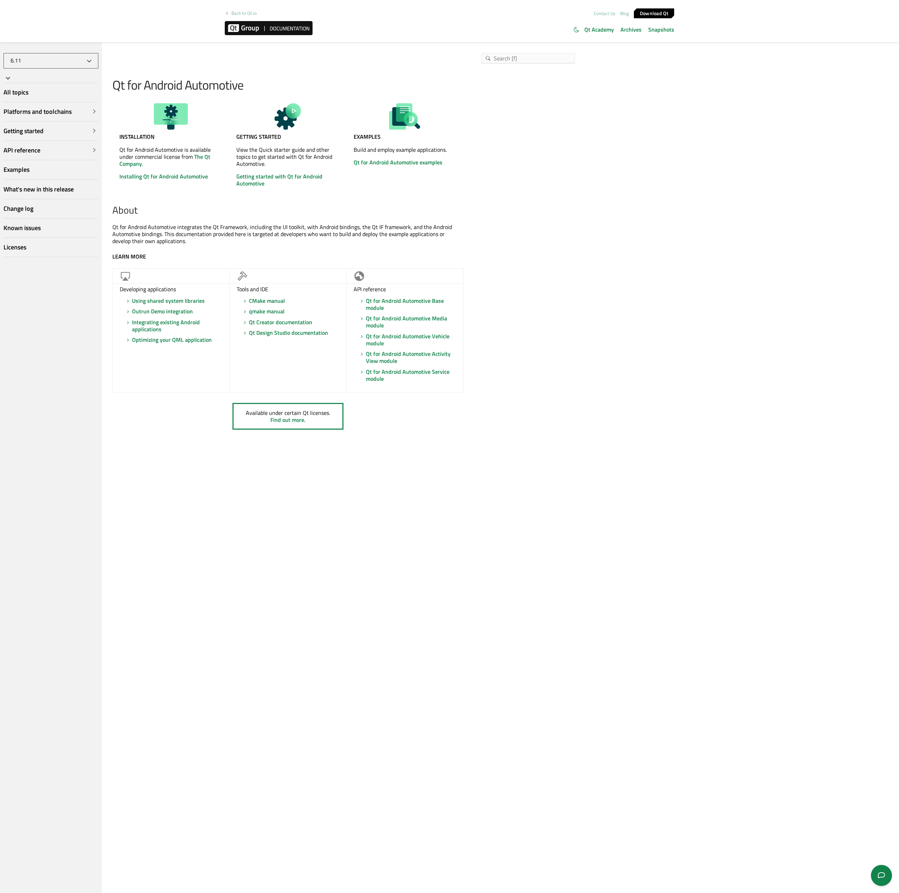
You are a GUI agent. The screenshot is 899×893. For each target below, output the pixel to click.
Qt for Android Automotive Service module (408, 375)
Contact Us (604, 13)
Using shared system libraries (168, 300)
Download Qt (654, 13)
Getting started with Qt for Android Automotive (279, 180)
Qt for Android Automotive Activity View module (408, 357)
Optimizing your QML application (172, 339)
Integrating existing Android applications (166, 325)
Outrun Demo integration (162, 311)
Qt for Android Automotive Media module (406, 322)
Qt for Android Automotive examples (398, 162)
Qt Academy (599, 29)
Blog (624, 13)
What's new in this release (39, 189)
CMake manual (267, 300)
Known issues (22, 228)
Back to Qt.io (244, 13)
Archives (631, 29)
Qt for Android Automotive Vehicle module (408, 339)
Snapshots (661, 29)
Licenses (15, 247)
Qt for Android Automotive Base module (405, 304)
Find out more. (288, 420)
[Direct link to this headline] (141, 211)
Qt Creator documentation (280, 322)
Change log (18, 208)
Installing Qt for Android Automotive (163, 176)
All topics (16, 92)
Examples (16, 169)
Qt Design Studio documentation (288, 332)
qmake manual (266, 311)
